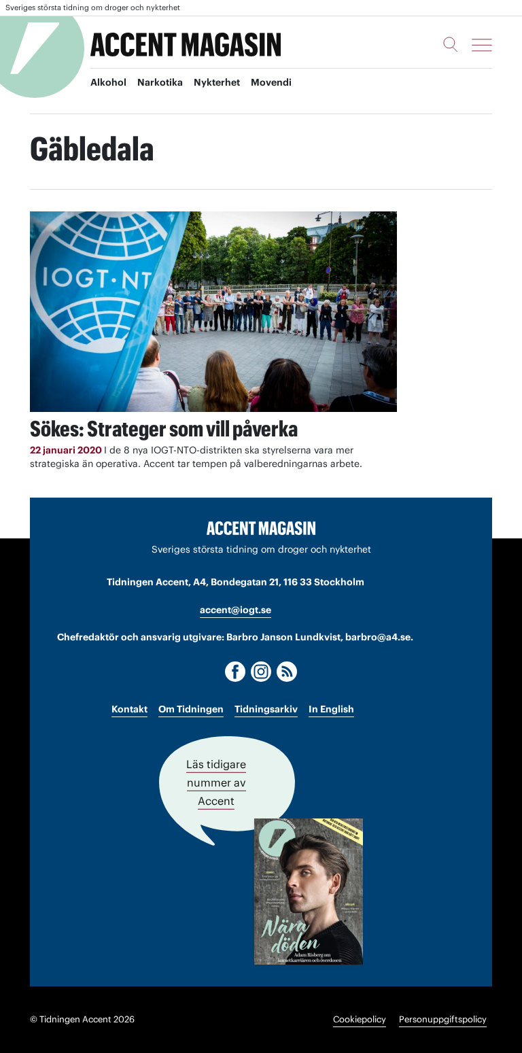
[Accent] (261, 527)
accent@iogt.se (235, 610)
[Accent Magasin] (185, 45)
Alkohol (108, 82)
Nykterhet (217, 82)
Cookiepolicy (359, 1019)
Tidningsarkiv (266, 709)
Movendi (271, 82)
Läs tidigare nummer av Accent (216, 782)
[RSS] (287, 671)
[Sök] (450, 44)
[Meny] (482, 45)
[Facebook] (235, 671)
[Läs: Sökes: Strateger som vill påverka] (213, 311)
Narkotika (160, 82)
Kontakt (129, 709)
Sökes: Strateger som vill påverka (164, 428)
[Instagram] (261, 671)
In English (331, 709)
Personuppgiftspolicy (443, 1019)
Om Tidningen (191, 709)
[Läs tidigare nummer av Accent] (308, 891)
